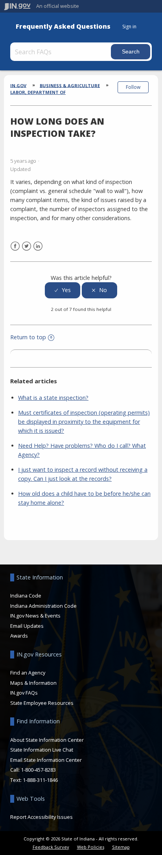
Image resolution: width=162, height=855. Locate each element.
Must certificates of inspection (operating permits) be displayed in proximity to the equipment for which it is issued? (84, 421)
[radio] (62, 290)
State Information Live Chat (41, 750)
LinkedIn (38, 246)
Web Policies (90, 847)
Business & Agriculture (70, 85)
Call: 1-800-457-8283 (33, 770)
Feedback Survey (51, 847)
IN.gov (18, 85)
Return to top (28, 337)
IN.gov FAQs (24, 693)
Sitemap (121, 847)
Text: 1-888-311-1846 (34, 780)
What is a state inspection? (53, 397)
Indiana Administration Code (43, 606)
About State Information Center (47, 740)
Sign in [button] (129, 26)
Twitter (26, 246)
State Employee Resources (42, 703)
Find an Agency (27, 672)
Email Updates (27, 626)
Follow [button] (133, 87)
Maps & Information (33, 683)
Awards (19, 636)
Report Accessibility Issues (41, 817)
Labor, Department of (38, 92)
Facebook (15, 246)
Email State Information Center (46, 760)
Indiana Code (25, 595)
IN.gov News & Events (35, 615)
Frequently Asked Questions (63, 26)
